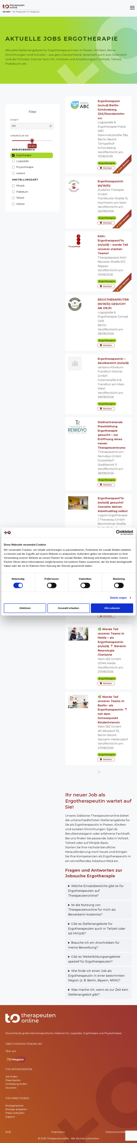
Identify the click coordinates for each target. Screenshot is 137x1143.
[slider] (32, 140)
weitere (20, 173)
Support (10, 1116)
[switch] (51, 585)
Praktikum (22, 191)
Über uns (10, 1051)
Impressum (58, 1131)
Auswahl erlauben (68, 608)
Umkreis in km (19, 135)
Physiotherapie (25, 167)
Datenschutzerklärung (118, 1131)
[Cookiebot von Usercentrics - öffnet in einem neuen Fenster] (118, 532)
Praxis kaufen (13, 1080)
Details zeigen (118, 597)
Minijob (20, 185)
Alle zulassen (112, 608)
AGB (8, 1131)
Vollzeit (20, 203)
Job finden (11, 1076)
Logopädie (22, 161)
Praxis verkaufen (14, 1112)
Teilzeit (20, 197)
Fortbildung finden (16, 1083)
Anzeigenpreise (14, 1105)
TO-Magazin (15, 1059)
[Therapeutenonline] (21, 8)
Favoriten (10, 1087)
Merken (107, 168)
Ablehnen (25, 608)
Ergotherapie (23, 155)
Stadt (14, 120)
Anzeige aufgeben (16, 1109)
